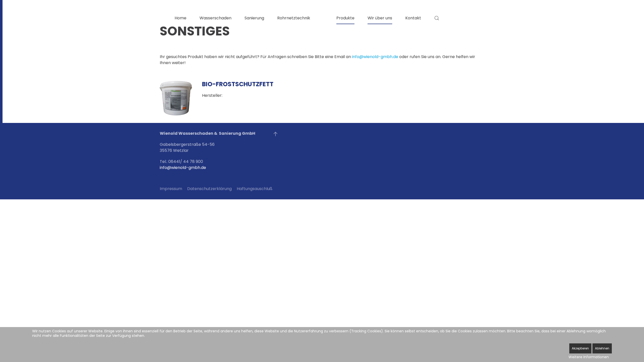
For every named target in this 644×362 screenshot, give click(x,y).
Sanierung (254, 18)
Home (180, 18)
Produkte (345, 18)
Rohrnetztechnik (293, 18)
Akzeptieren (580, 348)
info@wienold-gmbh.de (375, 57)
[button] (436, 18)
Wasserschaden (215, 18)
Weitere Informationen (589, 356)
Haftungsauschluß (254, 189)
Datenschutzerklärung (209, 189)
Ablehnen (602, 348)
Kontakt (413, 18)
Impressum (171, 189)
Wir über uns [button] (380, 18)
